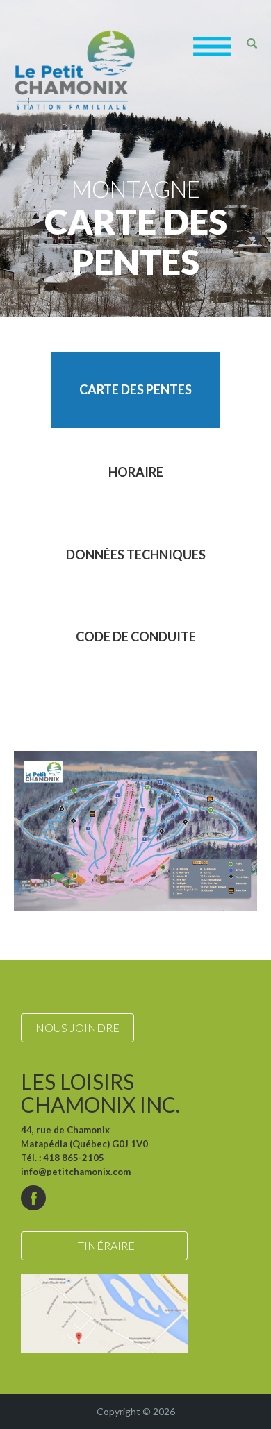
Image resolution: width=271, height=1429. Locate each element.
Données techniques (136, 554)
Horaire (135, 472)
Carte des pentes (135, 389)
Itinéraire (104, 1245)
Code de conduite (136, 636)
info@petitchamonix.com (76, 1171)
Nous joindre (77, 1027)
